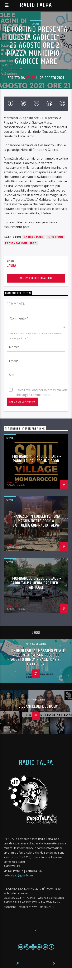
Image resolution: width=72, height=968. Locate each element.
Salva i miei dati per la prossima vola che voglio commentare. (42, 390)
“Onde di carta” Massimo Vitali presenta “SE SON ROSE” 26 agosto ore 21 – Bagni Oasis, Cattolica (37, 657)
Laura (30, 78)
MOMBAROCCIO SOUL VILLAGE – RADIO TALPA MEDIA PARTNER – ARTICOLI (36, 583)
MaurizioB (12, 482)
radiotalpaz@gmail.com (18, 875)
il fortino (55, 237)
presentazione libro (21, 243)
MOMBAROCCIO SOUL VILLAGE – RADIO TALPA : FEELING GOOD (36, 459)
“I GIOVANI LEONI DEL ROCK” (37, 706)
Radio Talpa (36, 5)
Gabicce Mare (33, 237)
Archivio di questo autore (36, 278)
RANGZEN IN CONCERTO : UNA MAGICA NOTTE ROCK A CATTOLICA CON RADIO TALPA (36, 521)
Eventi (36, 24)
